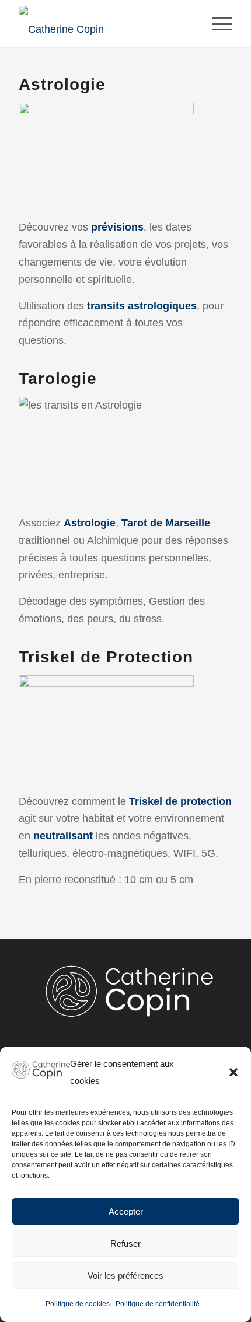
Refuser (125, 1243)
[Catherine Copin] (104, 23)
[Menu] (216, 23)
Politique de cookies (78, 1304)
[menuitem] (216, 23)
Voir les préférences (125, 1276)
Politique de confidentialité (158, 1304)
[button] (233, 1072)
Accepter (126, 1211)
